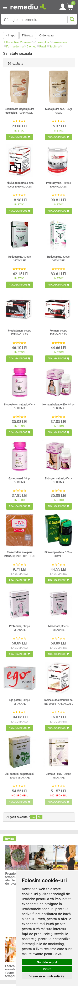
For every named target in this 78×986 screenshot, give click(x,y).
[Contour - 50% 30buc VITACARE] (58, 751)
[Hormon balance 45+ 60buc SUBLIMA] (58, 382)
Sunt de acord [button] (47, 962)
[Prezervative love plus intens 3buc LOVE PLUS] (19, 530)
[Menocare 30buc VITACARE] (58, 604)
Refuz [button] (47, 969)
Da (33, 817)
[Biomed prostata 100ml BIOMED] (58, 530)
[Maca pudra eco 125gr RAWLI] (58, 87)
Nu (39, 817)
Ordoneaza (46, 35)
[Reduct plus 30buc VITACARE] (58, 234)
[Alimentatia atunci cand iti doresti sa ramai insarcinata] (65, 857)
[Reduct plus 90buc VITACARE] (19, 234)
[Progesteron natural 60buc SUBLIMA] (19, 382)
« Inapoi (11, 35)
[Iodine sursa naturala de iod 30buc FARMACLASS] (58, 678)
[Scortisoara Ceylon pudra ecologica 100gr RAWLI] (19, 87)
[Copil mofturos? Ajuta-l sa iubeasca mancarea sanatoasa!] (41, 857)
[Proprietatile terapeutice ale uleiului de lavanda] (17, 857)
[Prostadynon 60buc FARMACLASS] (19, 308)
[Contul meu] (62, 6)
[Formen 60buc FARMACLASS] (58, 308)
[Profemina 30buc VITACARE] (19, 604)
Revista (10, 838)
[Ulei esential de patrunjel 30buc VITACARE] (19, 751)
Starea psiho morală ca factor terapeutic (14, 971)
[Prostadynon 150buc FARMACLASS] (58, 160)
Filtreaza (27, 35)
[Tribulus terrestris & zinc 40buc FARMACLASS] (19, 160)
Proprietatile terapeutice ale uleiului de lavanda (14, 878)
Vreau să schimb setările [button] (46, 976)
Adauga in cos (18, 136)
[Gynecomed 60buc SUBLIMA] (19, 456)
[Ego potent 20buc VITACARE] (19, 678)
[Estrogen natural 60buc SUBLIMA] (58, 456)
